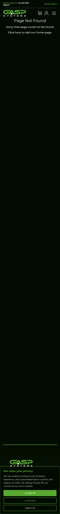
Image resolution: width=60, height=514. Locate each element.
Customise (30, 500)
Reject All (30, 508)
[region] (30, 490)
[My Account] (46, 13)
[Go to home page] (14, 13)
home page (43, 32)
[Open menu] (54, 13)
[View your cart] (40, 13)
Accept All (30, 493)
